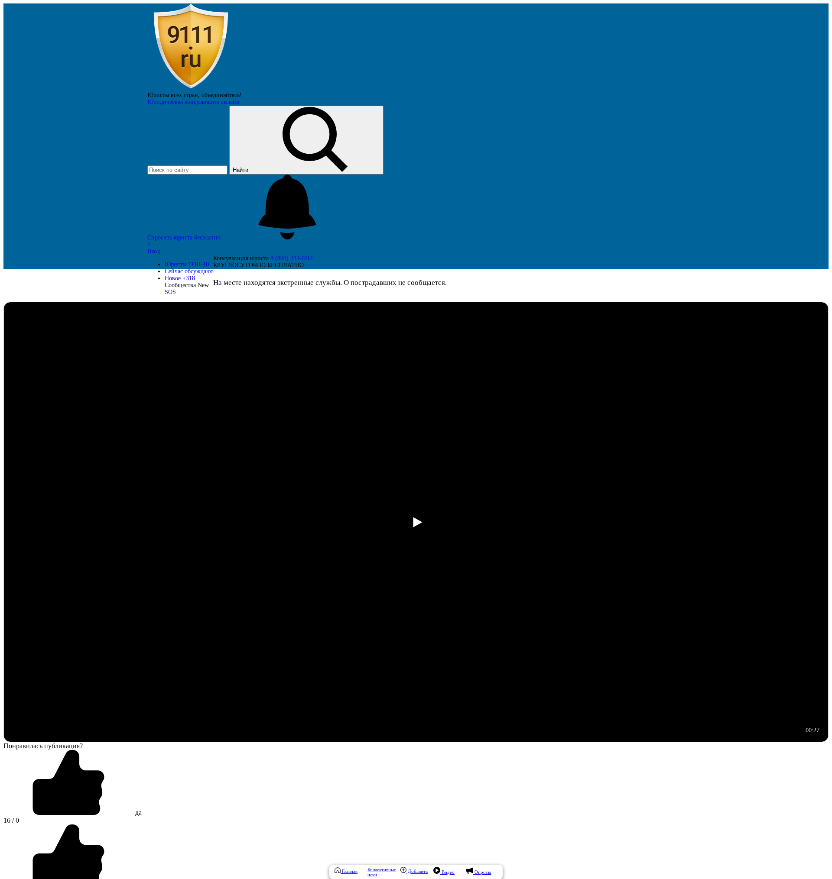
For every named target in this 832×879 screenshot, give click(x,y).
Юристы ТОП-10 (187, 264)
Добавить (417, 871)
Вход (153, 251)
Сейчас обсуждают (189, 271)
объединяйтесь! (222, 95)
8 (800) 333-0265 (292, 258)
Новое (180, 278)
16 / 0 (11, 820)
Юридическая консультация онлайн (193, 102)
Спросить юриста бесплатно (184, 237)
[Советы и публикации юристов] (190, 88)
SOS (170, 292)
